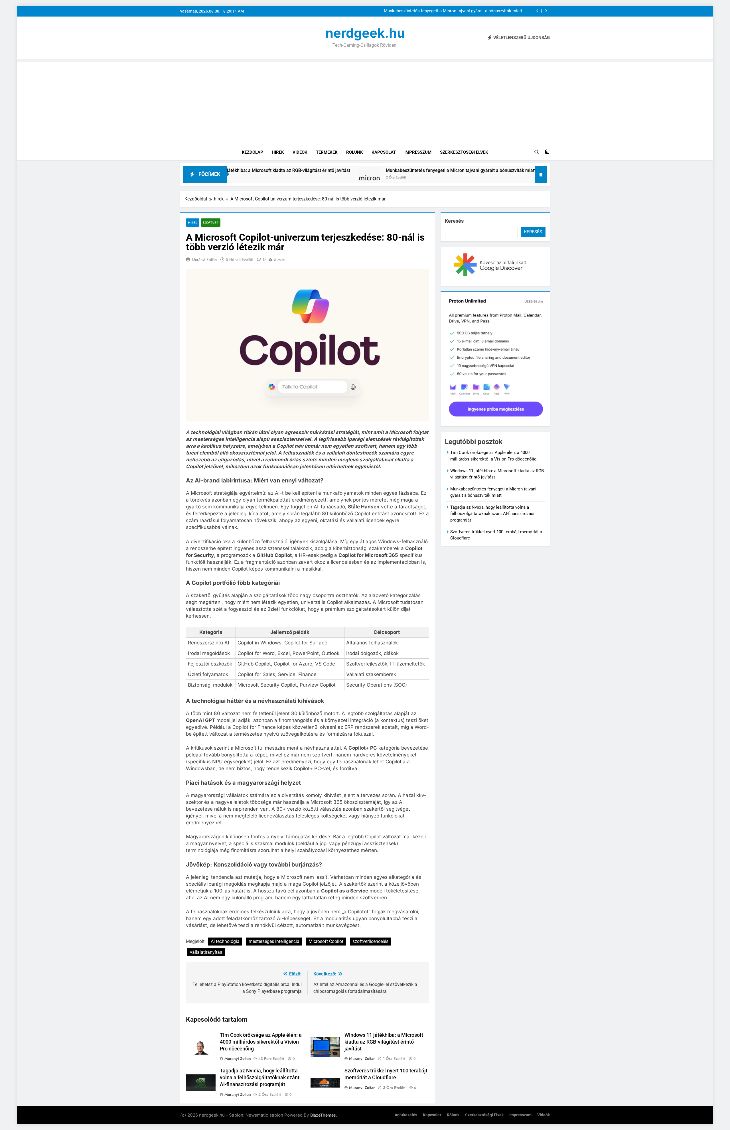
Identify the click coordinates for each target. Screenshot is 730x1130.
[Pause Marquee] (541, 174)
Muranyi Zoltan (237, 1058)
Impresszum (417, 152)
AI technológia (225, 941)
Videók (300, 152)
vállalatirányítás (206, 952)
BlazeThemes (323, 1115)
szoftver (210, 222)
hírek (192, 222)
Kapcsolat (384, 152)
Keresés (454, 221)
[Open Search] (536, 152)
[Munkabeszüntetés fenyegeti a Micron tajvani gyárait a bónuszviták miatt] (313, 177)
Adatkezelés (406, 1115)
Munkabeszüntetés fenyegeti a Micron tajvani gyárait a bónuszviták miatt (453, 11)
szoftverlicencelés (370, 941)
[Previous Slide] (537, 11)
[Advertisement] (365, 102)
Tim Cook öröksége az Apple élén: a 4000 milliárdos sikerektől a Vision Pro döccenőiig (261, 1042)
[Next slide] (546, 11)
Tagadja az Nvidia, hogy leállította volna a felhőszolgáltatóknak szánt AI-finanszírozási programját (259, 1077)
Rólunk (354, 152)
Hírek (278, 152)
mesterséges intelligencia (274, 941)
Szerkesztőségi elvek (464, 152)
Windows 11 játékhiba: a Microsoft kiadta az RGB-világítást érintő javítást (383, 1042)
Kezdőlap (252, 152)
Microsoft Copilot (326, 941)
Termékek (327, 152)
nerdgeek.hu (365, 33)
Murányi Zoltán (204, 259)
